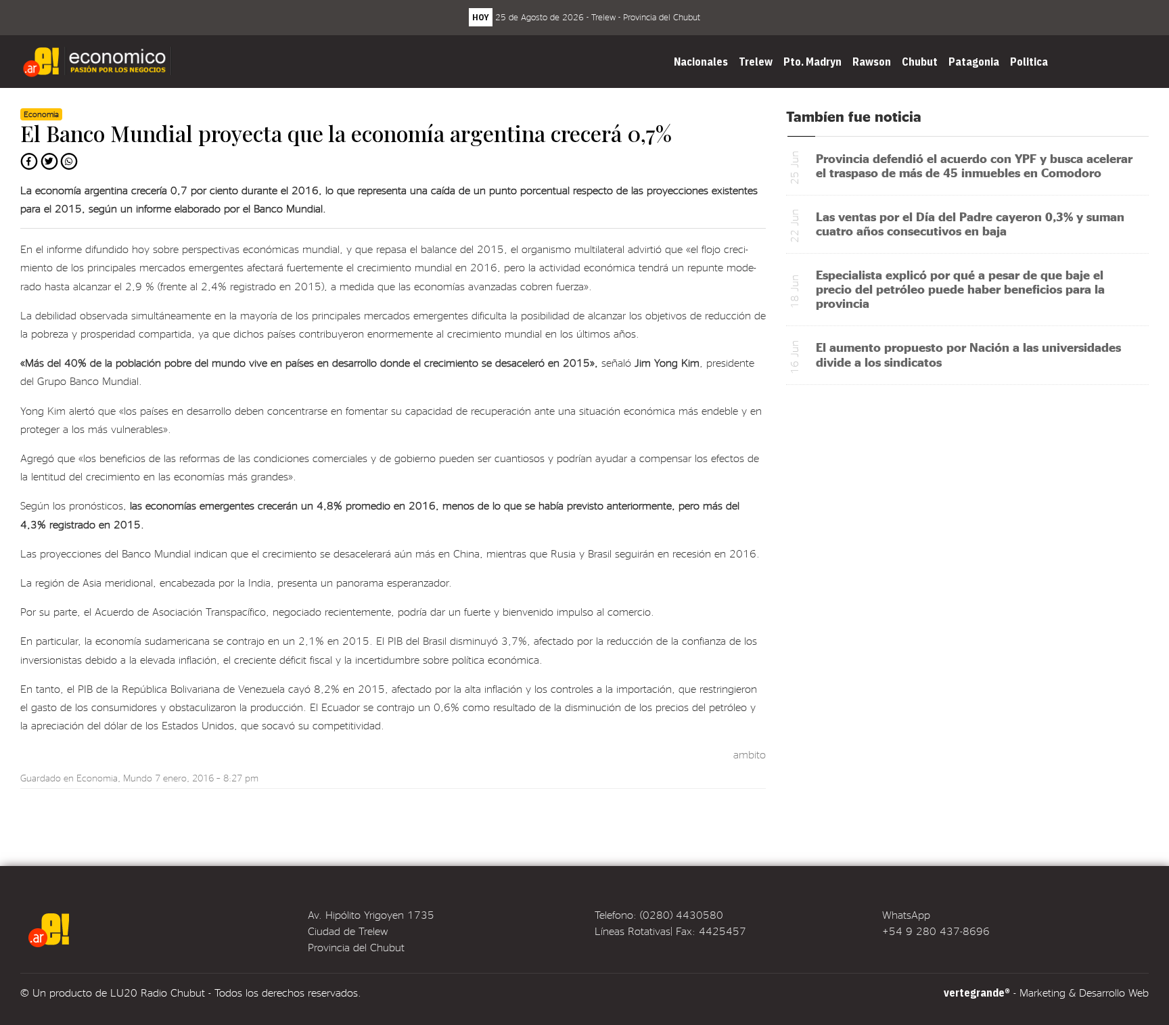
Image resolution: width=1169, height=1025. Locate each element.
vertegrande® (977, 992)
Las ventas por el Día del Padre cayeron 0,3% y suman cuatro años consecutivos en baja (970, 223)
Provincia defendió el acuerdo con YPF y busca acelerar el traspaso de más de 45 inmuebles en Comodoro (974, 165)
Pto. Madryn (812, 61)
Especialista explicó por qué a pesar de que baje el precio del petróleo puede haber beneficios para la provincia (960, 289)
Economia (97, 777)
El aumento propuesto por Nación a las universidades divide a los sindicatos (968, 354)
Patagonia (973, 61)
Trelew (756, 61)
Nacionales (701, 61)
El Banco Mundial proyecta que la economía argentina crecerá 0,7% (346, 132)
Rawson (871, 61)
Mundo (137, 777)
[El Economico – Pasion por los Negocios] (99, 62)
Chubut (920, 61)
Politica (1029, 61)
